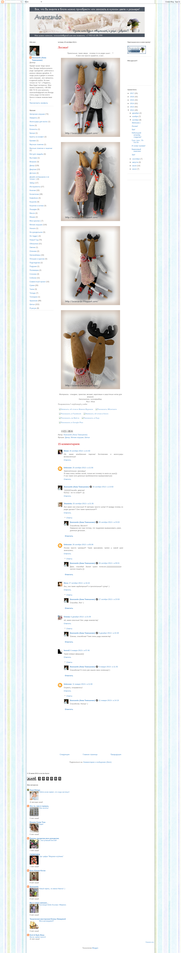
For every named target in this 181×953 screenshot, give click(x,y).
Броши (32, 133)
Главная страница (90, 754)
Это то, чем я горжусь (39, 806)
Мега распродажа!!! (46, 921)
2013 (132, 107)
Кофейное (34, 198)
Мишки (32, 217)
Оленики (33, 251)
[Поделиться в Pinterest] (72, 431)
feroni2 (67, 650)
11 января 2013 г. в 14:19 (109, 700)
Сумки (32, 285)
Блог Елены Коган (37, 871)
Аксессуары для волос (39, 122)
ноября (135, 116)
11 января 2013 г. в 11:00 (82, 684)
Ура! (133, 129)
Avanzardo (34, 887)
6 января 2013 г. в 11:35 (108, 667)
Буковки (33, 141)
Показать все (150, 942)
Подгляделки (35, 263)
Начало (33, 228)
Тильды (33, 293)
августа (135, 162)
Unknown (68, 468)
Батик (32, 125)
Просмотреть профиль (39, 103)
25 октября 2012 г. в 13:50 (103, 487)
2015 (132, 100)
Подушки (33, 266)
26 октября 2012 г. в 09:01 (109, 563)
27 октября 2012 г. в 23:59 (109, 599)
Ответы (69, 518)
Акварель (33, 118)
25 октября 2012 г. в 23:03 (109, 522)
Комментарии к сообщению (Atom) (97, 762)
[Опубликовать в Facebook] (69, 431)
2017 (132, 93)
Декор (67, 437)
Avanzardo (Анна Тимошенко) (76, 487)
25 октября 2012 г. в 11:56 (83, 468)
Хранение (34, 301)
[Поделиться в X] (67, 431)
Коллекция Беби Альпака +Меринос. (53, 905)
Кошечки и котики (37, 206)
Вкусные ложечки (36, 144)
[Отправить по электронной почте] (62, 431)
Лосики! (135, 126)
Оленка (67, 617)
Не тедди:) (34, 236)
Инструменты (35, 187)
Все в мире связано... (39, 903)
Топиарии (33, 297)
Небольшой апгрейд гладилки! (136, 135)
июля (134, 166)
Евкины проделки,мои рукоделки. (44, 838)
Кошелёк (33, 202)
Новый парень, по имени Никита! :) (52, 889)
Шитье (87, 437)
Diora (66, 583)
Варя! (41, 824)
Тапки (32, 289)
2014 (132, 103)
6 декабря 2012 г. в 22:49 (109, 633)
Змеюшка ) (136, 123)
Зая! (133, 155)
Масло (32, 213)
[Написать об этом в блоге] (65, 431)
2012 (132, 110)
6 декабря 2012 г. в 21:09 (81, 617)
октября (135, 120)
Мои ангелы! (44, 808)
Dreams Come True (37, 822)
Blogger (95, 948)
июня (134, 169)
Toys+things (35, 790)
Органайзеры (35, 255)
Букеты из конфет (37, 137)
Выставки (33, 158)
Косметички (34, 194)
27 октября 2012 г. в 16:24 (79, 583)
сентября (136, 159)
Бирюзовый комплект (136, 150)
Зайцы (32, 183)
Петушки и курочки (37, 259)
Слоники (33, 274)
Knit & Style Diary (37, 935)
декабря (135, 113)
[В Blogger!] (96, 414)
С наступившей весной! (48, 840)
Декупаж (33, 169)
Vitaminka (68, 504)
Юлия (66, 451)
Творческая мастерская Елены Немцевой (48, 919)
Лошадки (33, 209)
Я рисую (33, 308)
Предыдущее (116, 754)
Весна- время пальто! (38, 937)
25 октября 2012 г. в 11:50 (79, 451)
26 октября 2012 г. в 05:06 (83, 544)
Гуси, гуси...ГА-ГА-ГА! (138, 141)
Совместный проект (38, 282)
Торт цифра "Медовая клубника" (51, 856)
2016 (132, 97)
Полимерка (34, 270)
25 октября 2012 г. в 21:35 (83, 504)
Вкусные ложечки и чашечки (41, 148)
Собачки (33, 278)
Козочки (33, 190)
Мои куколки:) (35, 221)
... (40, 873)
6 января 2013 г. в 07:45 (80, 650)
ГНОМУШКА (35, 854)
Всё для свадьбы (36, 154)
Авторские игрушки (37, 114)
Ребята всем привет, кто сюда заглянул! (54, 792)
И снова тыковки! (138, 146)
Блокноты (33, 129)
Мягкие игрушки (77, 437)
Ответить (67, 460)
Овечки (32, 247)
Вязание (33, 162)
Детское (33, 173)
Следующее (65, 754)
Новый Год (34, 240)
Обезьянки (34, 244)
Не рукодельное (36, 232)
